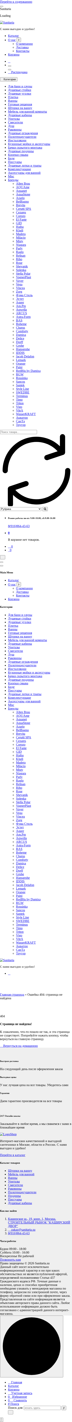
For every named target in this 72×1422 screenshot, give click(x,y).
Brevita (20, 205)
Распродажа (18, 72)
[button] (1, 1420)
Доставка (22, 47)
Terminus (22, 396)
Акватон (22, 417)
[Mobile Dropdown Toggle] (19, 40)
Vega (19, 284)
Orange (20, 363)
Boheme (21, 324)
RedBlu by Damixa (28, 371)
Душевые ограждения (23, 133)
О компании (24, 43)
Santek (20, 385)
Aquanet (21, 190)
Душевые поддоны (21, 151)
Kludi (19, 230)
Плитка (13, 97)
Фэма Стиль (24, 295)
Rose (19, 262)
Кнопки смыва (18, 154)
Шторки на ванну (20, 108)
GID (19, 223)
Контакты (22, 51)
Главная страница (12, 994)
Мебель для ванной (21, 1174)
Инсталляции (17, 140)
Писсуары (15, 162)
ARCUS (21, 313)
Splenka (21, 270)
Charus (20, 327)
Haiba (20, 226)
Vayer (19, 280)
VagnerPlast (23, 277)
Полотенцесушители (22, 136)
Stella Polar (23, 273)
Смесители (15, 122)
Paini (19, 367)
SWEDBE (22, 392)
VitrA (19, 410)
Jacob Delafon (25, 356)
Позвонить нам (10, 1259)
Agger (20, 302)
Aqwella (21, 309)
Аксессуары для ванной (24, 172)
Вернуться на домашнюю (20, 1045)
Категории (10, 79)
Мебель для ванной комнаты (27, 111)
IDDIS (20, 352)
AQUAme (22, 187)
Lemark (21, 360)
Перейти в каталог (12, 1155)
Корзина (13, 54)
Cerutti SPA (23, 208)
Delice (20, 338)
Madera (21, 234)
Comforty (22, 331)
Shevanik (22, 266)
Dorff (19, 342)
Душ (11, 126)
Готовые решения (20, 104)
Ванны (12, 100)
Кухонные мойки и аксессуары (29, 144)
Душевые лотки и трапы (24, 165)
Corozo (20, 216)
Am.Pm (21, 306)
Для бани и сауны (20, 86)
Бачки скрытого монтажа (25, 147)
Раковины (15, 129)
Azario (20, 198)
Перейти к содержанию (16, 1)
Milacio (21, 237)
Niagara (21, 244)
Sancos (20, 381)
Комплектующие (19, 169)
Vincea (20, 288)
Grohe (20, 345)
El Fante (21, 219)
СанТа (20, 421)
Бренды (13, 180)
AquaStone (23, 194)
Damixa (21, 334)
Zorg (19, 291)
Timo (19, 399)
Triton (20, 403)
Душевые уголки (19, 93)
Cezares (21, 212)
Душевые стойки (19, 90)
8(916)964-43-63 (19, 526)
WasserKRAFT (26, 414)
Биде (11, 158)
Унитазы (14, 118)
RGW (20, 374)
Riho (19, 259)
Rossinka (22, 378)
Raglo (20, 252)
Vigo (19, 407)
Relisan (20, 255)
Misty (19, 241)
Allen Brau (23, 183)
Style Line (22, 389)
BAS (19, 320)
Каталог (13, 35)
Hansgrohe (23, 349)
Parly (19, 248)
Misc (11, 176)
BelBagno (22, 201)
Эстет (20, 298)
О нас (12, 40)
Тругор (21, 425)
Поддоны (14, 1196)
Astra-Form (23, 316)
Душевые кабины (20, 115)
